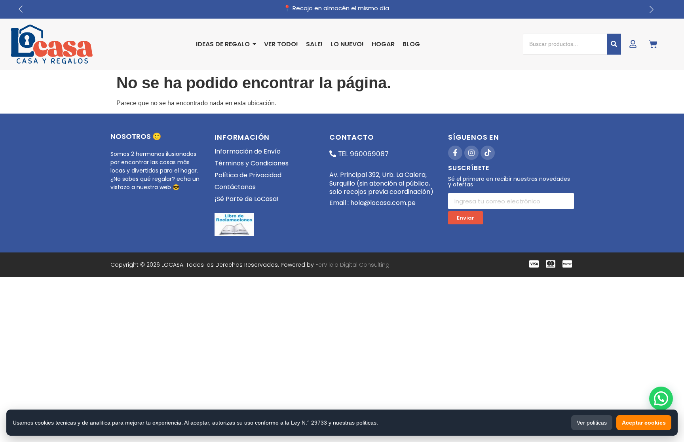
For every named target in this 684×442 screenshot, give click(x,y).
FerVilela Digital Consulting (352, 265)
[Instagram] (471, 153)
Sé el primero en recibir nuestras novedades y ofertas (509, 182)
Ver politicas (592, 422)
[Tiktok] (488, 153)
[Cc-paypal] (567, 264)
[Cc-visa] (534, 264)
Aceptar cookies (644, 422)
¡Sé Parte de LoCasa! (247, 198)
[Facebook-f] (455, 153)
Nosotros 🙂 (135, 136)
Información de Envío (248, 151)
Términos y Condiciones (252, 163)
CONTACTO (351, 137)
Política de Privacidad (248, 175)
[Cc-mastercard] (550, 264)
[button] (661, 398)
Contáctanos (235, 187)
